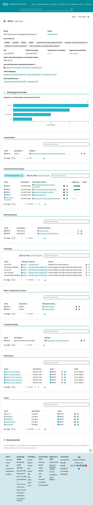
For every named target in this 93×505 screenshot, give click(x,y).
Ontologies (53, 4)
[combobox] (46, 9)
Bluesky (63, 474)
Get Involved (64, 460)
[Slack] (74, 465)
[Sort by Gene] (9, 151)
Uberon (30, 463)
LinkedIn (63, 468)
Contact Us (10, 468)
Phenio (30, 471)
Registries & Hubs (77, 4)
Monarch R (20, 471)
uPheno (30, 466)
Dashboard (20, 496)
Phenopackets (43, 485)
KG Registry (53, 475)
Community (87, 4)
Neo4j (19, 468)
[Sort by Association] (23, 151)
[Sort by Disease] (36, 151)
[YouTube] (86, 465)
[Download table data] (43, 158)
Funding (8, 474)
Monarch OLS (53, 462)
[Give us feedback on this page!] (90, 450)
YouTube (63, 471)
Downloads (20, 462)
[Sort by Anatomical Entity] (51, 228)
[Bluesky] (79, 468)
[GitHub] (80, 465)
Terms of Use (21, 484)
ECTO (29, 486)
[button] (76, 189)
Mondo (30, 460)
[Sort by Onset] (88, 182)
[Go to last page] (38, 204)
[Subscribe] (72, 465)
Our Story (9, 460)
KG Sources (20, 493)
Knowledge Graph (42, 4)
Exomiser (42, 462)
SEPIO (29, 483)
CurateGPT (42, 482)
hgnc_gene (73, 53)
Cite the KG (21, 487)
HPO (29, 468)
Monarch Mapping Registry (52, 467)
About (34, 4)
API (18, 465)
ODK (40, 476)
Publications (10, 471)
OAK (40, 474)
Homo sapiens (52, 34)
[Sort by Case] (9, 411)
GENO (29, 480)
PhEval (41, 465)
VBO (29, 477)
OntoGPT (42, 479)
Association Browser (21, 499)
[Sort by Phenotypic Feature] (47, 182)
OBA (29, 474)
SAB (7, 466)
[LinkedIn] (83, 465)
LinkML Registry (52, 479)
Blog (62, 466)
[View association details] (84, 154)
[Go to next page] (35, 204)
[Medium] (77, 465)
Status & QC (21, 474)
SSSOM (41, 471)
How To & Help (21, 476)
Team (8, 463)
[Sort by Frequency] (80, 182)
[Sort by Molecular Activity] (56, 304)
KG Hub (51, 472)
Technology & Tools (63, 4)
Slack (62, 463)
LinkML (41, 468)
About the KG (21, 490)
